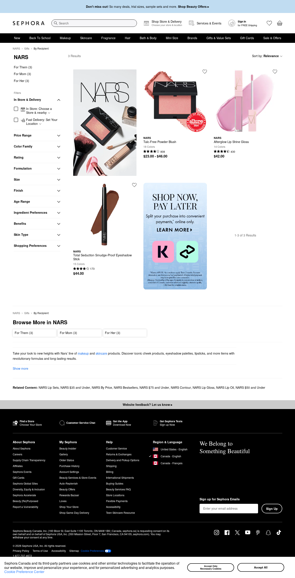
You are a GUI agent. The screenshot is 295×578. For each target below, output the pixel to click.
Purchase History (69, 466)
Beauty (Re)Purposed (25, 501)
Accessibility (113, 507)
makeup (83, 353)
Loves (63, 501)
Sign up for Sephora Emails (220, 499)
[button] (176, 568)
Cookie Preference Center (24, 572)
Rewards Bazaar (69, 495)
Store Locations (115, 495)
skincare (101, 353)
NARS (16, 48)
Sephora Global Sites (25, 483)
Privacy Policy (21, 550)
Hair (127, 38)
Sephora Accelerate (24, 495)
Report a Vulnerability (25, 507)
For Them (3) (23, 67)
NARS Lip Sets (49, 387)
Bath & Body (148, 38)
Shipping (111, 466)
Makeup (65, 38)
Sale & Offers (272, 38)
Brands (192, 38)
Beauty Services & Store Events (77, 477)
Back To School (40, 38)
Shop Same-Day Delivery (74, 512)
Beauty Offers (67, 489)
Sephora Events (22, 472)
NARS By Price (102, 387)
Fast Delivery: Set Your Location (41, 122)
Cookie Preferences (92, 550)
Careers (17, 454)
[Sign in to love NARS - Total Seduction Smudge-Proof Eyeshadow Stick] (134, 185)
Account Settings (69, 472)
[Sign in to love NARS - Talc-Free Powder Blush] (205, 71)
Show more (20, 368)
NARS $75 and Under (154, 387)
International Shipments (120, 477)
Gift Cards (247, 38)
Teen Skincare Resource (120, 512)
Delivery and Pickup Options (122, 460)
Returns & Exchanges (119, 454)
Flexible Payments (117, 501)
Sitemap (74, 550)
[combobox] (94, 23)
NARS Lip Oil (225, 387)
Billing (109, 472)
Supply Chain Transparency (29, 460)
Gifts (26, 48)
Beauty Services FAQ (118, 489)
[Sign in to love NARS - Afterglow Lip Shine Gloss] (275, 71)
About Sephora (21, 448)
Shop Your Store (69, 507)
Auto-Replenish (68, 483)
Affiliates (18, 466)
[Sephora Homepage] (28, 23)
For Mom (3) (22, 74)
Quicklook (175, 129)
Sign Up (272, 508)
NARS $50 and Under (250, 387)
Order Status (66, 460)
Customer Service (116, 448)
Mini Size (172, 38)
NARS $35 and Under (75, 387)
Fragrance (108, 38)
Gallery (63, 454)
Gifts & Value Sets (218, 38)
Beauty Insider (67, 448)
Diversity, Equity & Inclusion (29, 489)
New (17, 38)
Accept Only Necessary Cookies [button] (210, 567)
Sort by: (265, 56)
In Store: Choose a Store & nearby (39, 111)
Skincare (86, 38)
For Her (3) (21, 81)
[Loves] (269, 23)
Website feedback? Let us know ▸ (147, 404)
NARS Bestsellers (126, 387)
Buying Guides (114, 483)
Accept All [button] (261, 567)
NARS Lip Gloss (203, 387)
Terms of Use (40, 550)
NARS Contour (181, 387)
